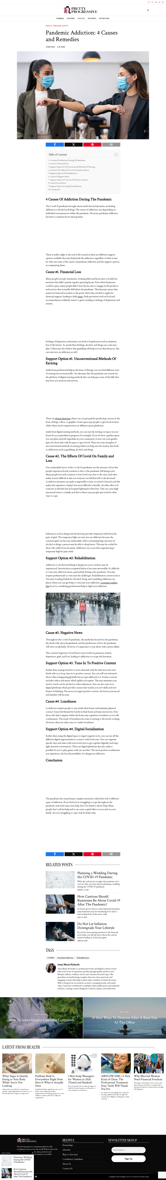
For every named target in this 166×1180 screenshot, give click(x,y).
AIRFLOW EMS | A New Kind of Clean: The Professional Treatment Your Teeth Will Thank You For (115, 1082)
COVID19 (50, 958)
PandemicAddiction (65, 958)
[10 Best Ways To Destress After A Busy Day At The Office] (124, 1018)
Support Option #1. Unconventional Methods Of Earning (72, 167)
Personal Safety (60, 26)
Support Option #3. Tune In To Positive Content (69, 179)
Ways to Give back (70, 1154)
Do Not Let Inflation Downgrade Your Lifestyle (95, 926)
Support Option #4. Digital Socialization (66, 186)
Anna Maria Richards (68, 964)
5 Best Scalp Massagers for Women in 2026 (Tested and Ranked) (81, 1079)
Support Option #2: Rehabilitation (63, 173)
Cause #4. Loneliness (58, 183)
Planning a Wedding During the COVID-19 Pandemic (97, 875)
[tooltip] (148, 2)
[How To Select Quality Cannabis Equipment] (41, 1018)
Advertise (66, 1149)
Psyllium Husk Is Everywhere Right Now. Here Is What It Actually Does (49, 1080)
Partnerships (67, 1145)
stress (80, 296)
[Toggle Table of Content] (115, 155)
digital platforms (63, 418)
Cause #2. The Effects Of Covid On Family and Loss (69, 170)
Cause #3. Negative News (59, 176)
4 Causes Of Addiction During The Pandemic (67, 160)
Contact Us (67, 1168)
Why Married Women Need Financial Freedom (148, 1077)
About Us (66, 1163)
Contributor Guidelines (72, 1159)
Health (49, 26)
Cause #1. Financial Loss (59, 163)
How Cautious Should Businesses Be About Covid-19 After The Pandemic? (98, 900)
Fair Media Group (143, 1177)
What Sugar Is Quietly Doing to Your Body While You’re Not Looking (15, 1080)
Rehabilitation (83, 958)
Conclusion (55, 189)
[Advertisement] (83, 237)
